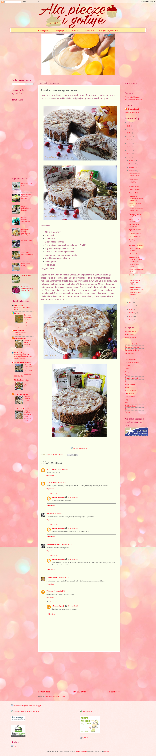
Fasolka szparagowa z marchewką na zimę (136, 288)
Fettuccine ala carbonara (136, 254)
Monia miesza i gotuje (21, 380)
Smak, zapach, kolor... (21, 394)
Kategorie (89, 30)
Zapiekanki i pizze (130, 406)
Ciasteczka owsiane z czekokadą (20, 333)
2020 (129, 133)
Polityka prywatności (108, 30)
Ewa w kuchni (19, 330)
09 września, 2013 (63, 469)
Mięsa (127, 369)
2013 (129, 157)
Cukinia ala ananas (134, 233)
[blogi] (14, 746)
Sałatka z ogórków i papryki (135, 249)
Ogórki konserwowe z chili (136, 271)
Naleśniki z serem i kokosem (27, 342)
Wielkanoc (128, 403)
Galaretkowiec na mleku (26, 184)
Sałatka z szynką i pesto (27, 384)
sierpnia (132, 299)
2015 (129, 150)
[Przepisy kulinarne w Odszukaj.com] (18, 720)
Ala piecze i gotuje (58, 497)
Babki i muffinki (130, 334)
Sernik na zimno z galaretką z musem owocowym (135, 259)
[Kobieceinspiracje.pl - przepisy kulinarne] (25, 711)
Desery (127, 356)
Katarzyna (50, 482)
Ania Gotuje (18, 305)
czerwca (132, 306)
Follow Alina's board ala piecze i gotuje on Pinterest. (133, 98)
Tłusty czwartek (130, 396)
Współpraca (61, 30)
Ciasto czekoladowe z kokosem (25, 208)
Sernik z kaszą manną (25, 265)
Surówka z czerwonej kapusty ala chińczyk (27, 289)
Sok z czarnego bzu (135, 236)
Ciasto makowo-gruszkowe (134, 265)
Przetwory (128, 375)
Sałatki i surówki (130, 384)
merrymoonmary (81, 751)
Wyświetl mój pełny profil (133, 112)
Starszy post (114, 691)
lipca (131, 302)
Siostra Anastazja (130, 390)
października (133, 167)
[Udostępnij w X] (73, 455)
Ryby (126, 381)
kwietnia (132, 313)
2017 (129, 143)
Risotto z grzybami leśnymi (135, 204)
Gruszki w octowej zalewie (135, 276)
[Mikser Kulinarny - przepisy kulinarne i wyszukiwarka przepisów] (90, 732)
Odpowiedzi (53, 493)
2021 (129, 129)
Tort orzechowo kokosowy (134, 225)
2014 (129, 154)
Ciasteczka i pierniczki (132, 347)
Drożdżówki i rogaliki (132, 362)
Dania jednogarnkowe (132, 350)
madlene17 (50, 513)
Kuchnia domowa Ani (21, 338)
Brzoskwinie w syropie (136, 245)
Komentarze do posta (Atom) (55, 696)
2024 (129, 122)
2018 (129, 140)
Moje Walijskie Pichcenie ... (23, 362)
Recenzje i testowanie (131, 378)
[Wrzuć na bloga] (71, 455)
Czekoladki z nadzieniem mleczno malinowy (136, 198)
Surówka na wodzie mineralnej (27, 253)
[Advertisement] (79, 671)
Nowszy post (44, 691)
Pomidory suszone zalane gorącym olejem (134, 282)
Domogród (17, 313)
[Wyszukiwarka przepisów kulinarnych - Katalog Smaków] (18, 736)
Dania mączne (129, 353)
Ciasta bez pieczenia (131, 344)
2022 (129, 126)
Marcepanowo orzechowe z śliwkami (133, 181)
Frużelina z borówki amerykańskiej (25, 220)
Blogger (106, 751)
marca (131, 316)
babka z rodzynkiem (53, 544)
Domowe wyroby (130, 359)
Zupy (126, 409)
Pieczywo (128, 372)
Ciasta (127, 341)
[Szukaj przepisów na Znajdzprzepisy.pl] (84, 738)
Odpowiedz (50, 475)
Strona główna (44, 30)
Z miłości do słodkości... (22, 409)
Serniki (127, 387)
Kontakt (75, 30)
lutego (131, 320)
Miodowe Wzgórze (20, 353)
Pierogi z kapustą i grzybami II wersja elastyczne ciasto (27, 415)
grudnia (132, 160)
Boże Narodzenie (130, 337)
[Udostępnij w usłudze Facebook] (75, 455)
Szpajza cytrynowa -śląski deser (135, 215)
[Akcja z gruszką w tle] (79, 448)
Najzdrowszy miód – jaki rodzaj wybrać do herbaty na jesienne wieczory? (23, 357)
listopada (132, 164)
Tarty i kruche (129, 393)
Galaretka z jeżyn (26, 241)
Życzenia (127, 412)
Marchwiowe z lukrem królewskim (136, 210)
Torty (126, 400)
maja (131, 309)
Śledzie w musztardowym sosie (28, 398)
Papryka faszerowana (135, 230)
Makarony (128, 365)
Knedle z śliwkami (134, 189)
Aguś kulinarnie (51, 577)
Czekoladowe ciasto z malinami (135, 293)
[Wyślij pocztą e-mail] (68, 455)
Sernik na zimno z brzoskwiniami (134, 175)
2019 (129, 136)
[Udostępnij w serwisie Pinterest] (77, 455)
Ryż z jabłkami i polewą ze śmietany (26, 196)
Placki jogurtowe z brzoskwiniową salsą (136, 241)
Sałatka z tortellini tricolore (134, 220)
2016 (129, 147)
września (132, 171)
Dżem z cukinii (133, 193)
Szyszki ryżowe (134, 186)
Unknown (49, 591)
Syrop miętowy (26, 275)
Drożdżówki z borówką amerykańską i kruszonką (25, 232)
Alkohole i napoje (130, 331)
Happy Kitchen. (51, 469)
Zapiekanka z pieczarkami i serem (22, 308)
